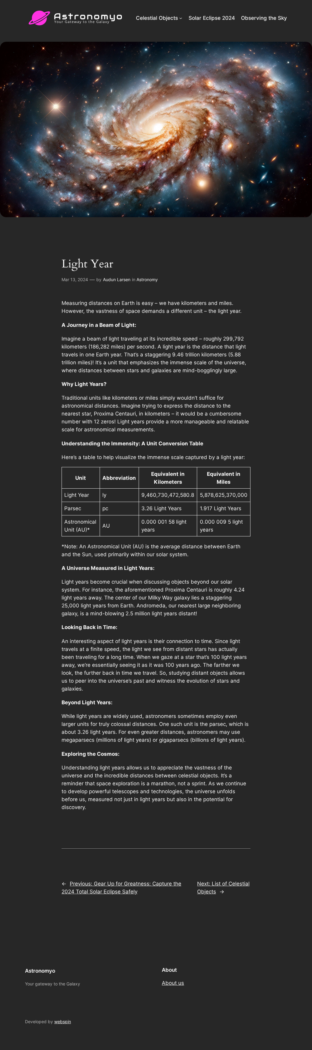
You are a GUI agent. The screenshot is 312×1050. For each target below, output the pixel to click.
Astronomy (147, 279)
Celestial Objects (157, 18)
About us (173, 983)
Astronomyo (40, 971)
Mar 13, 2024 (75, 279)
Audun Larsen (116, 279)
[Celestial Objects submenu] (180, 17)
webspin (62, 1021)
